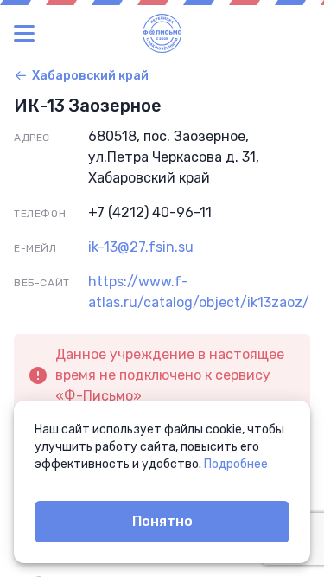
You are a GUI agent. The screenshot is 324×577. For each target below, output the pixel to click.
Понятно (162, 521)
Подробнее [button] (236, 464)
